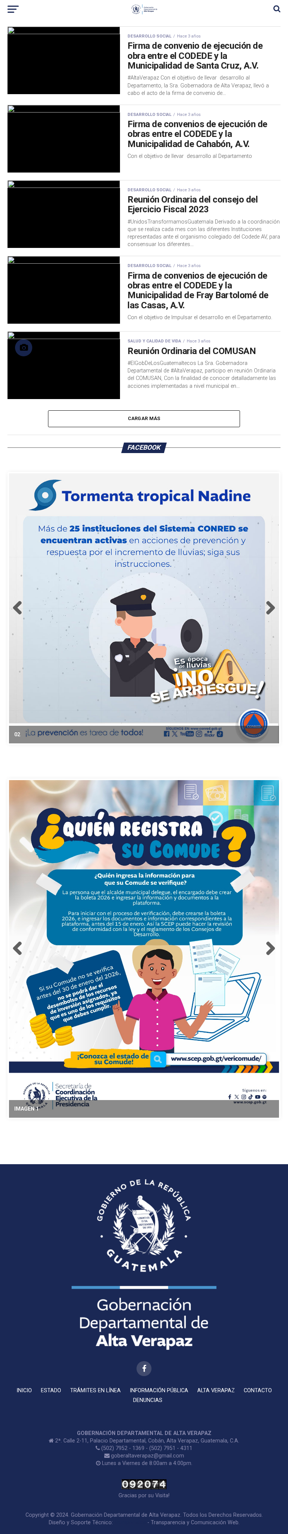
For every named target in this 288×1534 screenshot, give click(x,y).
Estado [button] (51, 1390)
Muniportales (130, 1522)
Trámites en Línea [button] (95, 1390)
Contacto (258, 1390)
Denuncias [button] (147, 1400)
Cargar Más (144, 418)
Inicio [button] (24, 1390)
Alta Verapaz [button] (216, 1390)
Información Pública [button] (159, 1390)
